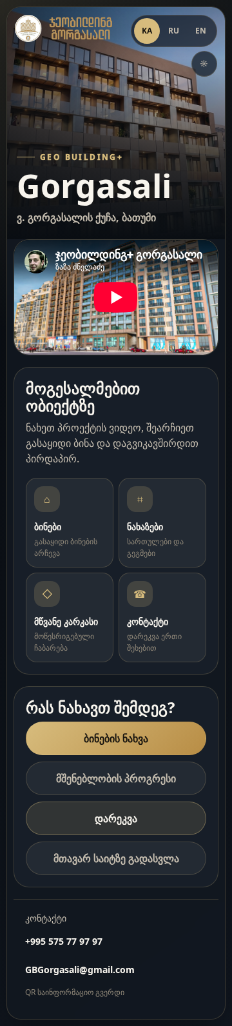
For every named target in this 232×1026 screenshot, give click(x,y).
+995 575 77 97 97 (63, 941)
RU (174, 30)
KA (147, 30)
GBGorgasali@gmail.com (80, 969)
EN (201, 30)
